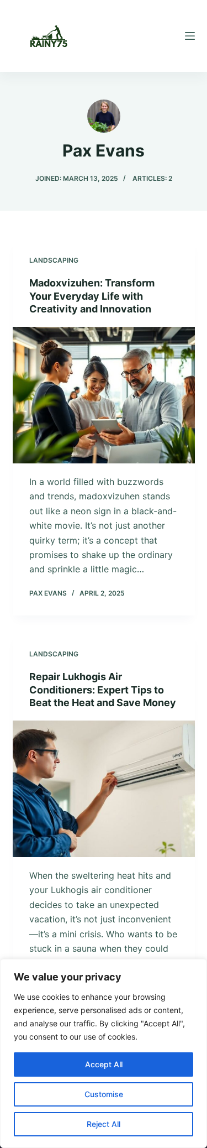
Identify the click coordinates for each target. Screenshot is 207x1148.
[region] (103, 1053)
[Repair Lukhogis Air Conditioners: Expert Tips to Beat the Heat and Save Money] (104, 789)
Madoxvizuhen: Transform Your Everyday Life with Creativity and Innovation (92, 296)
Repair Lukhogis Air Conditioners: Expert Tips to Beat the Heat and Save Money (102, 689)
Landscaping (53, 260)
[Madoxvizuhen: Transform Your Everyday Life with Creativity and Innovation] (104, 395)
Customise (103, 1094)
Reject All (103, 1124)
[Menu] (190, 36)
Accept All (104, 1064)
